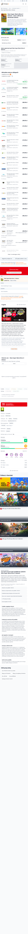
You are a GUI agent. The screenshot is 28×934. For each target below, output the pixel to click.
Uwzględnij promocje (5, 74)
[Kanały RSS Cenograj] (20, 0)
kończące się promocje (6, 298)
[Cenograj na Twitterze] (24, 0)
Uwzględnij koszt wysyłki (6, 76)
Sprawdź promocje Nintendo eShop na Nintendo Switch (12, 297)
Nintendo (8, 428)
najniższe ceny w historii (21, 263)
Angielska (11, 423)
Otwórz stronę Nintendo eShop (14, 272)
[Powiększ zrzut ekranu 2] (21, 31)
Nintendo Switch (16, 8)
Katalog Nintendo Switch (7, 678)
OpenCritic (25, 451)
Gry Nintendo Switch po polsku (8, 670)
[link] (14, 82)
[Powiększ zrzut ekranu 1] (7, 31)
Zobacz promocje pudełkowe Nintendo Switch (12, 263)
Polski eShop (8, 391)
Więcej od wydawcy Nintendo (19, 673)
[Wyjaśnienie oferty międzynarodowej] (26, 232)
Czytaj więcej (14, 348)
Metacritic (25, 437)
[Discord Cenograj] (22, 0)
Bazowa (7, 389)
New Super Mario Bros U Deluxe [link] (8, 10)
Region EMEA (16, 391)
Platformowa (8, 415)
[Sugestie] (1, 0)
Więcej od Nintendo (6, 673)
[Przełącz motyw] (13, 1)
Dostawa (20, 389)
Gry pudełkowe (12, 676)
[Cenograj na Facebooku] (26, 0)
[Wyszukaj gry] (23, 4)
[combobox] (9, 1)
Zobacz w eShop (13, 280)
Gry (10, 8)
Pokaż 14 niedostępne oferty (14, 254)
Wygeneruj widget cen (7, 258)
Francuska (3, 425)
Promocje (14, 389)
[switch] (11, 74)
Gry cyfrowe (4, 676)
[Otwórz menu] (26, 4)
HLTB (26, 460)
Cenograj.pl (4, 8)
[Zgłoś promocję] (5, 0)
